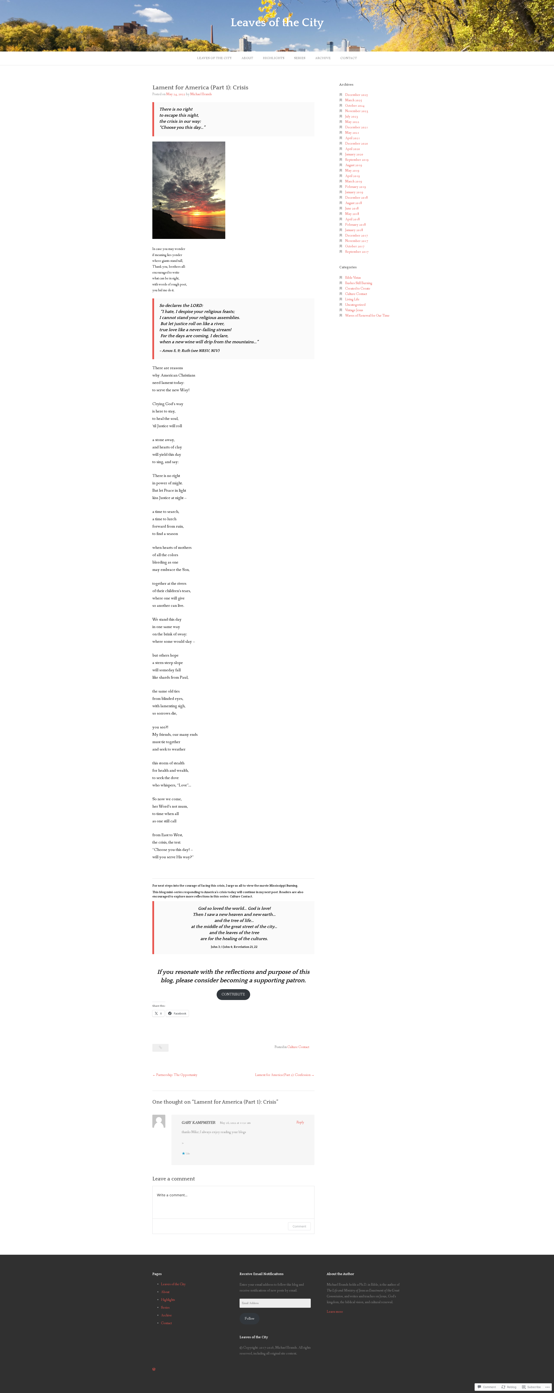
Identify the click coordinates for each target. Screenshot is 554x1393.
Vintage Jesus (354, 310)
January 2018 (354, 230)
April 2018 (352, 219)
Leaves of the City (277, 22)
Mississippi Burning (283, 885)
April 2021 (352, 138)
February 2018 (355, 224)
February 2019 (355, 187)
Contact (348, 58)
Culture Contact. (241, 896)
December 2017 (356, 235)
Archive (323, 58)
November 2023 (356, 111)
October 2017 (354, 246)
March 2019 (353, 181)
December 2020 (356, 143)
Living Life (352, 299)
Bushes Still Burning (358, 283)
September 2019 (357, 160)
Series (299, 58)
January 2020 (354, 154)
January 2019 (354, 192)
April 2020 (352, 149)
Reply (300, 1122)
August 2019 (353, 165)
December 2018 (356, 197)
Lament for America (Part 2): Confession (283, 1075)
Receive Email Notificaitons (261, 1274)
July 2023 (351, 116)
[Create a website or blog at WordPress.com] (153, 1369)
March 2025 (353, 100)
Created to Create (357, 288)
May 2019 (352, 170)
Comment (299, 1226)
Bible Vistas (353, 277)
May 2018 (352, 214)
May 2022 (352, 122)
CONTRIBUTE (233, 994)
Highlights (273, 58)
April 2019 (352, 176)
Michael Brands (201, 94)
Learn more (335, 1311)
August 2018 (353, 203)
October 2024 (354, 105)
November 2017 (356, 241)
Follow (249, 1318)
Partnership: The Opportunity (176, 1075)
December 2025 (356, 95)
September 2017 (357, 252)
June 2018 (352, 208)
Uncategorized (355, 305)
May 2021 (352, 132)
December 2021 (356, 127)
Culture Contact (298, 1047)
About (247, 58)
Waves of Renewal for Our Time (367, 315)
